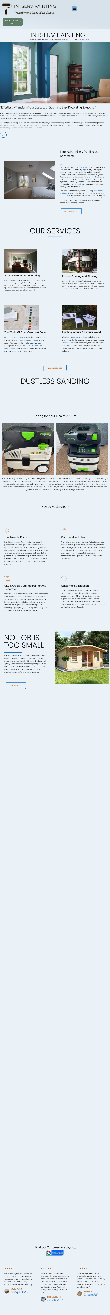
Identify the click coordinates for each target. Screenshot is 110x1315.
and (36, 346)
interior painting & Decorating (22, 275)
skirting (75, 337)
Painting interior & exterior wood (81, 332)
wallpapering (77, 184)
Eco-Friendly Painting (17, 537)
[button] (74, 8)
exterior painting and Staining (79, 276)
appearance (33, 340)
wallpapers (18, 337)
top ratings (83, 167)
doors (84, 337)
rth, (24, 346)
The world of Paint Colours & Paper (25, 332)
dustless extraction (67, 198)
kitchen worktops (69, 343)
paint (88, 283)
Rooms (12, 349)
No (21, 346)
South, (27, 346)
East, (32, 346)
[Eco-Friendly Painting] (7, 530)
